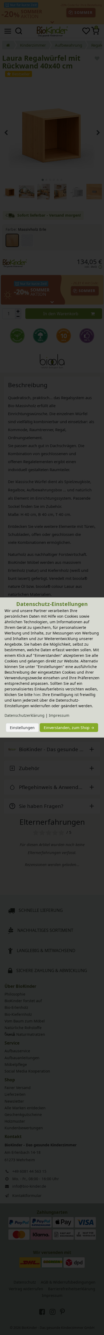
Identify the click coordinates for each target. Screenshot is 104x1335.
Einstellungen (22, 727)
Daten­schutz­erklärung (25, 715)
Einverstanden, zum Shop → (69, 727)
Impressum (59, 715)
